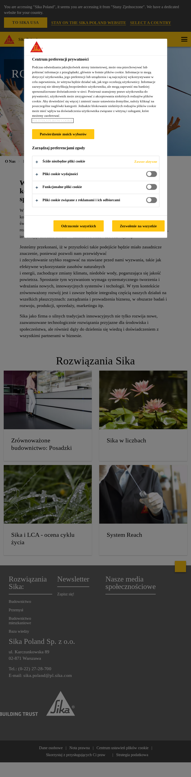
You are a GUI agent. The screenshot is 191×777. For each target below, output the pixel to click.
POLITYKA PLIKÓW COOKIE (52, 120)
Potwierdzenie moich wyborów (63, 134)
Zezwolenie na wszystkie (138, 226)
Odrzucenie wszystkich (78, 226)
